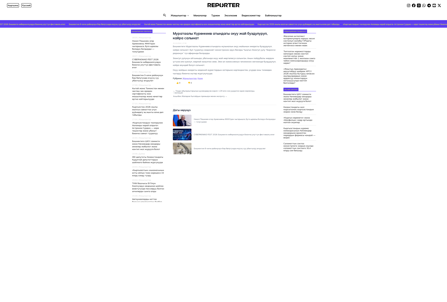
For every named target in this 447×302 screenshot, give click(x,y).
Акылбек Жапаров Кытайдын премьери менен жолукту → (200, 96)
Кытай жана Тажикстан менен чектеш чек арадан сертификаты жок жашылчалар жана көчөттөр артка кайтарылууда (177, 24)
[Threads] (419, 5)
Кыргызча (13, 5)
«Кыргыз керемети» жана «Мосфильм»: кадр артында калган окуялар (297, 120)
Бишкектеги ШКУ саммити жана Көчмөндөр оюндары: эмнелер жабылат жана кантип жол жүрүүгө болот (146, 145)
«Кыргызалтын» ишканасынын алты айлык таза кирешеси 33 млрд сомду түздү (148, 173)
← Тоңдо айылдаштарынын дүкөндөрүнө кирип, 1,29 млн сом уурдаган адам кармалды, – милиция (214, 92)
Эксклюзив (230, 15)
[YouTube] (434, 5)
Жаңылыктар (178, 15)
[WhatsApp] (424, 5)
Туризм (215, 15)
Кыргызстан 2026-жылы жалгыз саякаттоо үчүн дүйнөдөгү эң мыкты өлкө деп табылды (276, 24)
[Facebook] (414, 5)
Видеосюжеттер (251, 15)
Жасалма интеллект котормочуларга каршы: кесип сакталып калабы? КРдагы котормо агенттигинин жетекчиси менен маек (299, 41)
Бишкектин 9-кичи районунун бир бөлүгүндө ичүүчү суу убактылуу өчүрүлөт (82, 24)
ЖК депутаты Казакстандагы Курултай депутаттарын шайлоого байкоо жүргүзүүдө (147, 160)
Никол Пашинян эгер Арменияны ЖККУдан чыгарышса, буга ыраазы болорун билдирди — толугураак (145, 46)
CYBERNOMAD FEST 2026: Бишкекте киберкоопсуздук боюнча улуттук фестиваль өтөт (146, 63)
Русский (26, 5)
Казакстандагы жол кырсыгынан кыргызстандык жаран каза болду (298, 109)
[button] (164, 15)
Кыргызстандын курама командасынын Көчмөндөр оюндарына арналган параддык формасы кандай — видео (299, 133)
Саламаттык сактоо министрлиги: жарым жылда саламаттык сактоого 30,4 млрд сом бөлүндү (298, 147)
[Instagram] (408, 5)
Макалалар (200, 15)
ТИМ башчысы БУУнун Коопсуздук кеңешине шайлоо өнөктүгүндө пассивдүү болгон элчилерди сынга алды (148, 187)
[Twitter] (439, 5)
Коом (200, 78)
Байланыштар (273, 15)
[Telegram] (429, 5)
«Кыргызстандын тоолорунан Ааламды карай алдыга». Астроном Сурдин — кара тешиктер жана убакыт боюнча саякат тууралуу (381, 24)
